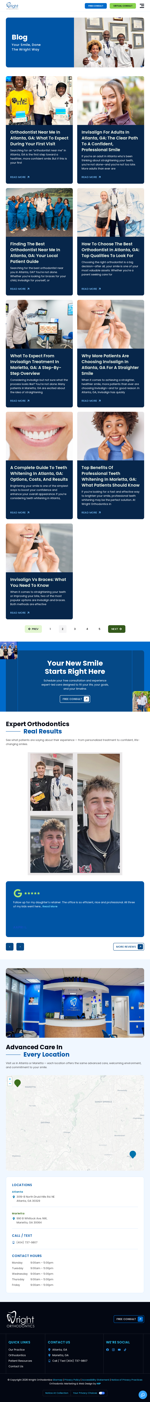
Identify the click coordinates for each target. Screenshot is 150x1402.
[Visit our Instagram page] (114, 1350)
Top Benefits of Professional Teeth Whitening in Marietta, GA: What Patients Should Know (111, 476)
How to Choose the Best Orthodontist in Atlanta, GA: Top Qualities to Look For (110, 250)
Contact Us (15, 1366)
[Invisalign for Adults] (110, 100)
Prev (35, 629)
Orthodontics (17, 1355)
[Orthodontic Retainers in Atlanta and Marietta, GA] (39, 436)
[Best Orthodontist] (110, 212)
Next (114, 629)
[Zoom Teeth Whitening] (110, 436)
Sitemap (57, 1379)
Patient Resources (20, 1361)
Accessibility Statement (95, 1379)
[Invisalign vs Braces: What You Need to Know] (110, 324)
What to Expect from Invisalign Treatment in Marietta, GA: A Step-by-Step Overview (35, 364)
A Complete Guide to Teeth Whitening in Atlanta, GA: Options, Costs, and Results (39, 473)
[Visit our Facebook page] (108, 1350)
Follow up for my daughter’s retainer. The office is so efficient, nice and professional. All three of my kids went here (74, 904)
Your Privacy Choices (85, 1393)
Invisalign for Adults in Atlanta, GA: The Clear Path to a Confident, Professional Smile (110, 141)
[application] (75, 1123)
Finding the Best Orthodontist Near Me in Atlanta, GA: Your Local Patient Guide (35, 252)
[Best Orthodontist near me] (39, 212)
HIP (99, 1383)
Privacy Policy (72, 1379)
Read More (18, 177)
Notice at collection (56, 1393)
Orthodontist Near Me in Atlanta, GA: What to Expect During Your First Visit (39, 138)
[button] (142, 6)
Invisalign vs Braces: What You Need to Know (38, 582)
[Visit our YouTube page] (120, 1350)
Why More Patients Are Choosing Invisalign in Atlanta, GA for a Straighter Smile (110, 364)
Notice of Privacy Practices (126, 1379)
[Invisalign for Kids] (39, 324)
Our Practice (16, 1349)
